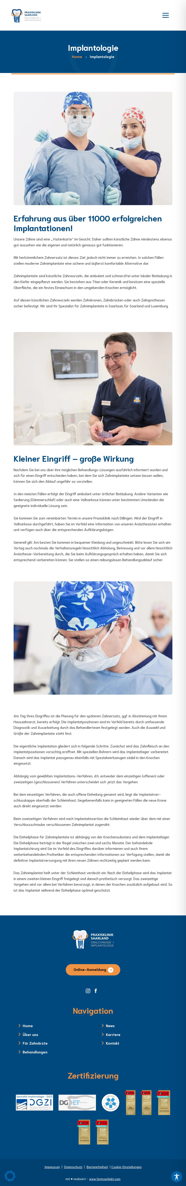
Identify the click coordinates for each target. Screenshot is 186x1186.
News (110, 1025)
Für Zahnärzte (35, 1042)
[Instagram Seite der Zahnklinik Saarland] (89, 990)
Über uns (30, 1034)
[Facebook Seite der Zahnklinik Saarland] (96, 990)
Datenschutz (73, 1167)
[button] (10, 1176)
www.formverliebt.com (104, 1179)
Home (28, 1025)
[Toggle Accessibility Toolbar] (177, 1177)
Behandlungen (35, 1051)
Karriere (113, 1034)
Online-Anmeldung (89, 969)
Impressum (52, 1167)
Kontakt (112, 1042)
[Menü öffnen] (165, 14)
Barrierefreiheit (97, 1167)
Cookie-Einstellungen (126, 1167)
